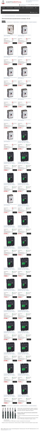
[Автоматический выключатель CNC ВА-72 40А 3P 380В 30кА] (10, 114)
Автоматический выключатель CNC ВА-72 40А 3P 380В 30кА (10, 120)
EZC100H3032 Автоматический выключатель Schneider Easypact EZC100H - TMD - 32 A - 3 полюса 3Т (9, 269)
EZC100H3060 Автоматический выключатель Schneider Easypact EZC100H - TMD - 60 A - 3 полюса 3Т (23, 226)
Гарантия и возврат (17, 7)
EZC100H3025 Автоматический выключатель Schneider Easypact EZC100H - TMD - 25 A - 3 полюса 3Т (23, 205)
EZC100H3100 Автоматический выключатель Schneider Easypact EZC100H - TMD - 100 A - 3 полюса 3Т (24, 142)
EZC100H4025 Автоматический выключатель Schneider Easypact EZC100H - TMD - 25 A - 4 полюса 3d (9, 247)
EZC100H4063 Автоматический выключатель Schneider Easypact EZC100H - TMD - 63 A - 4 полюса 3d (9, 353)
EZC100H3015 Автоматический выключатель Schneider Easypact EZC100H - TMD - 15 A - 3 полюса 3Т (9, 396)
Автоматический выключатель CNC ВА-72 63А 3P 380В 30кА (24, 57)
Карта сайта (9, 429)
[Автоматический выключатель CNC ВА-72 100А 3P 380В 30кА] (10, 29)
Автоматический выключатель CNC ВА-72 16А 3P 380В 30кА (10, 141)
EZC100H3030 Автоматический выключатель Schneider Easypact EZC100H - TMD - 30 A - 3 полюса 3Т (23, 396)
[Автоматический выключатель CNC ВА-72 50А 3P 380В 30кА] (24, 93)
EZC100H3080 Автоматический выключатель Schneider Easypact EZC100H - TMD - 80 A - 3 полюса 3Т (9, 226)
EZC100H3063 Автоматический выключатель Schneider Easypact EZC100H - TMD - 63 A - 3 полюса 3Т (9, 184)
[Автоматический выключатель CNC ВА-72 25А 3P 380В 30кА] (10, 93)
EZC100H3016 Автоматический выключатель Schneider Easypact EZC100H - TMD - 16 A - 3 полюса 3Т (23, 290)
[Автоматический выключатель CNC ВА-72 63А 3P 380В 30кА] (24, 51)
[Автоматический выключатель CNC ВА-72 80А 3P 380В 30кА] (10, 72)
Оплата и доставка (10, 7)
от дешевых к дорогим (24, 22)
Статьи (23, 7)
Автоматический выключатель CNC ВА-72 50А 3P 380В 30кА (24, 99)
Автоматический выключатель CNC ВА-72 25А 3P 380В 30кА (10, 99)
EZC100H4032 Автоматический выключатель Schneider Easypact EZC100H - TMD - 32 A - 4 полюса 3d (23, 332)
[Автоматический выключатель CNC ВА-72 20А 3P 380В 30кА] (10, 199)
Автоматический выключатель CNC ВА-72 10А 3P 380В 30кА (24, 120)
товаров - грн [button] (34, 12)
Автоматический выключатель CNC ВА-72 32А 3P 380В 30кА (24, 78)
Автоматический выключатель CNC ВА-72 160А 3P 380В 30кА (10, 57)
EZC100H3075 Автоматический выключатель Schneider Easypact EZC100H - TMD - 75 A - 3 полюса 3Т (23, 184)
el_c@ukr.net (29, 1)
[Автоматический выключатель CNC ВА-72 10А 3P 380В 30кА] (24, 114)
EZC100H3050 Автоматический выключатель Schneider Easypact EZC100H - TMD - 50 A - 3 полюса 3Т (9, 163)
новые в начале (16, 22)
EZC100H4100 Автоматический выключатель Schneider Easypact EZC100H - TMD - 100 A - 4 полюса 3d (24, 163)
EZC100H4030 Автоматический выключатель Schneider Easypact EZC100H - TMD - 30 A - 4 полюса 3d (23, 311)
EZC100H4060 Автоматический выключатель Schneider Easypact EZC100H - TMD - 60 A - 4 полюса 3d (23, 353)
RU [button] (35, 7)
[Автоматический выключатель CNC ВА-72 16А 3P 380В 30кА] (10, 135)
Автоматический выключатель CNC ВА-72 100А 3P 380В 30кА (10, 35)
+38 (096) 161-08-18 (24, 4)
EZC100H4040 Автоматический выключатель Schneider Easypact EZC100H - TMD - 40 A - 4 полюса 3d (23, 374)
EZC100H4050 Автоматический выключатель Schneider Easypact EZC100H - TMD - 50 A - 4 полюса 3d (23, 269)
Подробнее (14, 64)
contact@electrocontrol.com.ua (32, 0)
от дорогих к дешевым (32, 22)
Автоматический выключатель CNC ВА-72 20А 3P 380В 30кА (10, 205)
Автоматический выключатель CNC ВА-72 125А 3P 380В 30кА (24, 35)
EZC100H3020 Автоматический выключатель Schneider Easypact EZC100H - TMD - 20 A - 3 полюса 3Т (9, 374)
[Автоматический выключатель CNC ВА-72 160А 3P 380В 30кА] (10, 51)
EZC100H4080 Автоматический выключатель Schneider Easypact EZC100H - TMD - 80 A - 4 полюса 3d (9, 311)
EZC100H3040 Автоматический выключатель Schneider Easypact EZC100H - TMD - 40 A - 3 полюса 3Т (23, 247)
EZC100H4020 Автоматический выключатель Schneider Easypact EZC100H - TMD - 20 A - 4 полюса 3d (9, 290)
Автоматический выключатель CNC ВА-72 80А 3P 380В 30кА (10, 78)
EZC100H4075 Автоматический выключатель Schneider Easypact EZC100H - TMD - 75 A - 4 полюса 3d (9, 332)
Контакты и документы (29, 7)
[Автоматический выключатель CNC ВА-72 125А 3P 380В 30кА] (24, 29)
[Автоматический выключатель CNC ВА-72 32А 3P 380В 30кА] (24, 72)
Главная (3, 7)
